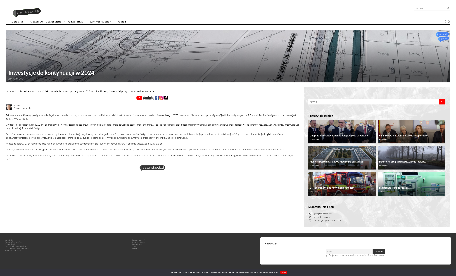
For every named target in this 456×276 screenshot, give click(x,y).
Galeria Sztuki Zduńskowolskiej (16, 246)
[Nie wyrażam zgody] (453, 272)
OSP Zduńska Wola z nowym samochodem (332, 189)
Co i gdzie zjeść (53, 21)
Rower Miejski (137, 244)
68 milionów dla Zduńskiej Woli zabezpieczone (403, 137)
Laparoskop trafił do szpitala (393, 189)
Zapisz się (378, 251)
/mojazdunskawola (322, 217)
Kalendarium (36, 21)
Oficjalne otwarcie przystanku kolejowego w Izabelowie (339, 137)
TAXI (134, 246)
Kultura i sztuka (75, 21)
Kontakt (122, 21)
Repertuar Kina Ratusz (13, 250)
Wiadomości (17, 21)
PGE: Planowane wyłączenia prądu (17, 248)
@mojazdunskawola (323, 213)
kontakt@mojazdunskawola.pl (327, 220)
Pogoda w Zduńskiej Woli (14, 242)
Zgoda (283, 272)
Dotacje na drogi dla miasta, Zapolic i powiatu (402, 163)
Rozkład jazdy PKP (138, 240)
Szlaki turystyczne (138, 242)
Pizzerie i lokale (10, 244)
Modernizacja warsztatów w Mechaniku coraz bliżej (336, 163)
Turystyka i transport (100, 21)
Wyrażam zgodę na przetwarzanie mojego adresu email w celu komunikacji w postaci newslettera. (356, 256)
